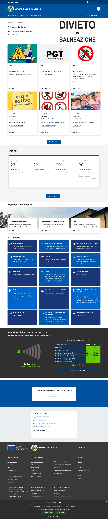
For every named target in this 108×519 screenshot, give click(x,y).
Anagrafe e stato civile (37, 462)
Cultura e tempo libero (37, 465)
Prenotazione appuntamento (38, 487)
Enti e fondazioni (12, 470)
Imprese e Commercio (36, 470)
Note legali (57, 493)
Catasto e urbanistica (36, 473)
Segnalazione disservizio (37, 490)
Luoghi (79, 475)
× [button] (106, 501)
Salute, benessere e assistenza (62, 470)
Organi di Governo (12, 462)
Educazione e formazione (61, 462)
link (69, 509)
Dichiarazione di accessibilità (62, 496)
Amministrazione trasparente (62, 487)
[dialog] (54, 509)
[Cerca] (98, 9)
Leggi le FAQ (34, 493)
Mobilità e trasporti (36, 476)
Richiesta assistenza (36, 496)
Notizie (80, 462)
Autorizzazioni (58, 473)
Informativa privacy (59, 490)
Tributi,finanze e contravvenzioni (63, 465)
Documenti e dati (12, 479)
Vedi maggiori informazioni (77, 370)
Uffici (9, 468)
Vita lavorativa (35, 468)
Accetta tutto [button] (48, 512)
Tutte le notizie (53, 142)
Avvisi (12, 23)
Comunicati (81, 465)
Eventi (79, 478)
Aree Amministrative (13, 465)
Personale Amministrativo (15, 476)
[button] (54, 516)
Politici (9, 473)
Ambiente (57, 467)
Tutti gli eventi (52, 196)
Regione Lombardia (13, 2)
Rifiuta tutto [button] (60, 512)
